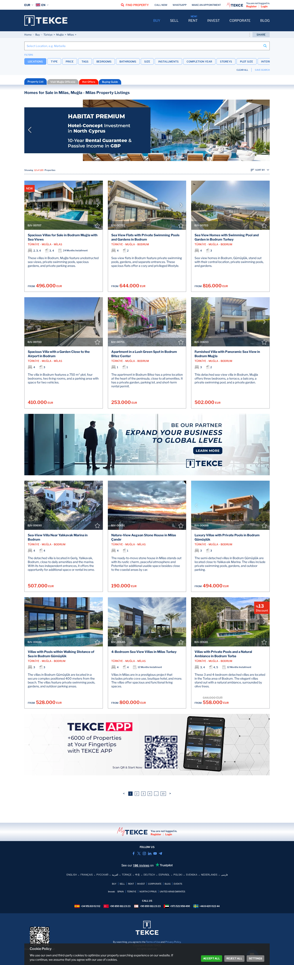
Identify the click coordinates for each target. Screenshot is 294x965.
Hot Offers (88, 81)
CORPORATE (240, 21)
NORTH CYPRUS (147, 891)
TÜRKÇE (127, 874)
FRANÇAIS (86, 874)
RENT (193, 21)
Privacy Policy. (173, 941)
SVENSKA (191, 874)
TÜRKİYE (131, 891)
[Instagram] (144, 853)
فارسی (224, 874)
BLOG (265, 21)
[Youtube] (155, 853)
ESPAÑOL (164, 874)
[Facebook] (133, 853)
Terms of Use (153, 941)
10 (163, 793)
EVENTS (178, 883)
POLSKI (177, 874)
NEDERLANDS (209, 874)
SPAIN (120, 891)
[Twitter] (139, 853)
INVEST (213, 21)
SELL (174, 21)
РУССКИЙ (102, 874)
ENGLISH (72, 874)
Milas (70, 34)
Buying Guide (110, 81)
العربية (115, 874)
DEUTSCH (149, 874)
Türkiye (48, 34)
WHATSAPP (180, 4)
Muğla (60, 34)
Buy (37, 34)
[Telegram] (160, 853)
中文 (137, 874)
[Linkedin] (149, 853)
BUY (156, 21)
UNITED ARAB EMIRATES (172, 891)
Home (28, 34)
